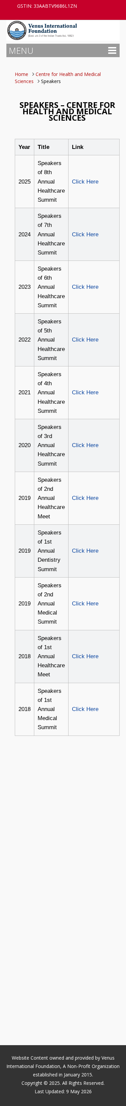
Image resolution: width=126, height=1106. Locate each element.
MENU (21, 50)
